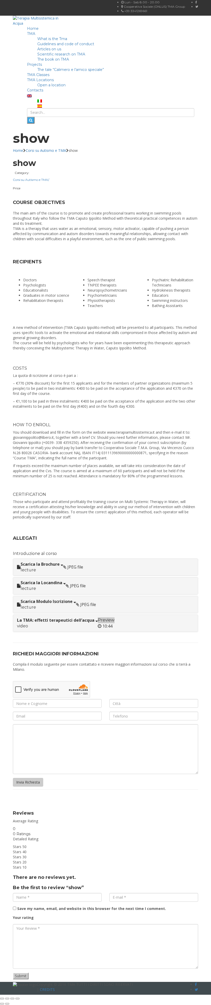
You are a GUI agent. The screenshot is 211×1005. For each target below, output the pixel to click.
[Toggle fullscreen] (7, 998)
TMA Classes (38, 74)
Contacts (35, 90)
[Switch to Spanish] (39, 105)
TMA (31, 33)
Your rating (23, 917)
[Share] (12, 998)
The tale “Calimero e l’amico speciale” (70, 69)
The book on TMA (53, 59)
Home (33, 28)
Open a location (51, 85)
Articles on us (49, 49)
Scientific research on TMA (61, 54)
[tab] (105, 567)
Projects (34, 64)
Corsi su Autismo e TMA (46, 150)
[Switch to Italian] (39, 100)
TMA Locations (40, 80)
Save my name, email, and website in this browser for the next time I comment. (91, 908)
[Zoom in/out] (2, 998)
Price (16, 188)
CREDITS (47, 989)
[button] (105, 567)
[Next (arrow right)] (7, 1003)
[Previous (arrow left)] (2, 1003)
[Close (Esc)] (17, 998)
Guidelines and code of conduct (65, 44)
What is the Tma (52, 38)
